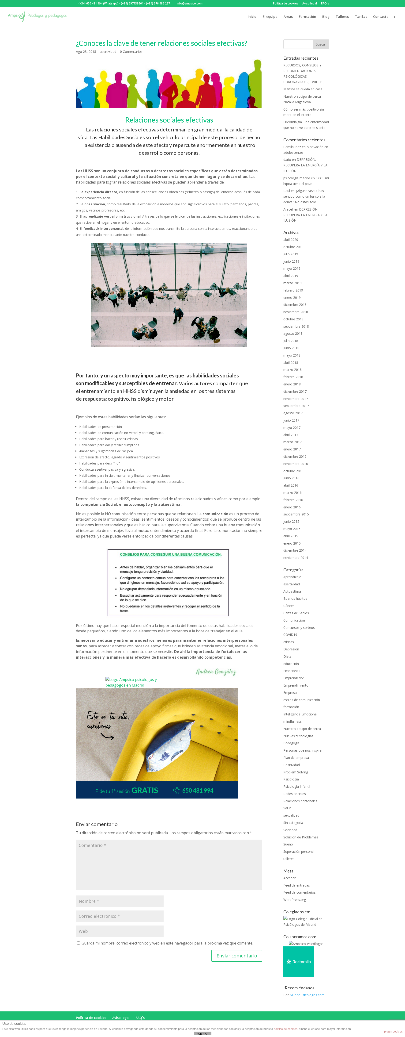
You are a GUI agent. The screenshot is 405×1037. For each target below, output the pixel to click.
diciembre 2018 (295, 304)
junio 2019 (291, 261)
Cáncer (288, 605)
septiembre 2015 (296, 514)
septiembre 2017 (296, 405)
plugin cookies (393, 1031)
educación (291, 663)
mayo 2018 (291, 355)
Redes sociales (294, 793)
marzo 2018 (292, 369)
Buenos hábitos (295, 598)
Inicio (252, 17)
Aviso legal (309, 3)
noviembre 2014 (295, 557)
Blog (326, 17)
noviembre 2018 (295, 312)
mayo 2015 (291, 528)
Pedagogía (291, 743)
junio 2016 (291, 478)
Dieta (287, 656)
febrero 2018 (293, 377)
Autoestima (292, 591)
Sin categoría (293, 822)
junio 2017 (291, 420)
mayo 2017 (291, 427)
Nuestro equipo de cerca (302, 728)
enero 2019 (292, 297)
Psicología (291, 779)
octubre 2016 (293, 471)
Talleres (342, 17)
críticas (288, 642)
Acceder (289, 878)
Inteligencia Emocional (300, 714)
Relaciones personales (300, 801)
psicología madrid (296, 178)
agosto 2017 (293, 413)
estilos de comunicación (301, 700)
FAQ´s (325, 3)
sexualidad (291, 815)
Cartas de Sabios (296, 613)
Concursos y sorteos (299, 627)
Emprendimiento (295, 685)
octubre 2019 (293, 247)
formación (291, 707)
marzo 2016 (292, 492)
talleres (288, 858)
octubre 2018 (293, 319)
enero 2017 (292, 449)
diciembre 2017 (295, 391)
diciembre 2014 (295, 550)
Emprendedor (293, 678)
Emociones (291, 670)
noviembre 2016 (295, 463)
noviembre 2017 (295, 398)
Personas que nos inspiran (303, 750)
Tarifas (361, 17)
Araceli (288, 209)
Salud (287, 808)
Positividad (291, 765)
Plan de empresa (296, 757)
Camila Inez (292, 147)
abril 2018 (290, 362)
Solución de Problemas (300, 837)
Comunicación (294, 620)
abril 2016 (290, 485)
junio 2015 (291, 521)
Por (304, 995)
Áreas (288, 17)
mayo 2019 (291, 268)
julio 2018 (290, 340)
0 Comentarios (131, 51)
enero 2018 (292, 384)
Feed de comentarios (299, 892)
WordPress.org (294, 899)
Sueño (288, 844)
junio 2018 (291, 348)
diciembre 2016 (295, 456)
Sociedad (290, 830)
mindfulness (292, 721)
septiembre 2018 (296, 326)
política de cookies (285, 1029)
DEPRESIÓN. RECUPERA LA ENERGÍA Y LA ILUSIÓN (305, 165)
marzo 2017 (292, 442)
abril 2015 (290, 536)
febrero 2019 (293, 290)
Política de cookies (285, 3)
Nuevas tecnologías (298, 736)
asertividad (108, 51)
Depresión (291, 649)
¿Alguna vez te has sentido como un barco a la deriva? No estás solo (304, 196)
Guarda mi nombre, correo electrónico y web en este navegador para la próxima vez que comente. (167, 943)
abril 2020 (290, 239)
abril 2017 (290, 435)
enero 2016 (292, 507)
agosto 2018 (293, 333)
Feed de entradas (296, 885)
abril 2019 (290, 275)
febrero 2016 (293, 500)
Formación (307, 17)
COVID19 (290, 634)
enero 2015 (292, 543)
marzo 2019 (292, 283)
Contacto (381, 17)
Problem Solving (295, 772)
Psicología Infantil (296, 786)
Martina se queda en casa (302, 89)
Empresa (290, 692)
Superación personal (298, 851)
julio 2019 (290, 254)
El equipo (270, 17)
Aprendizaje (292, 577)
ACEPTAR (202, 1033)
